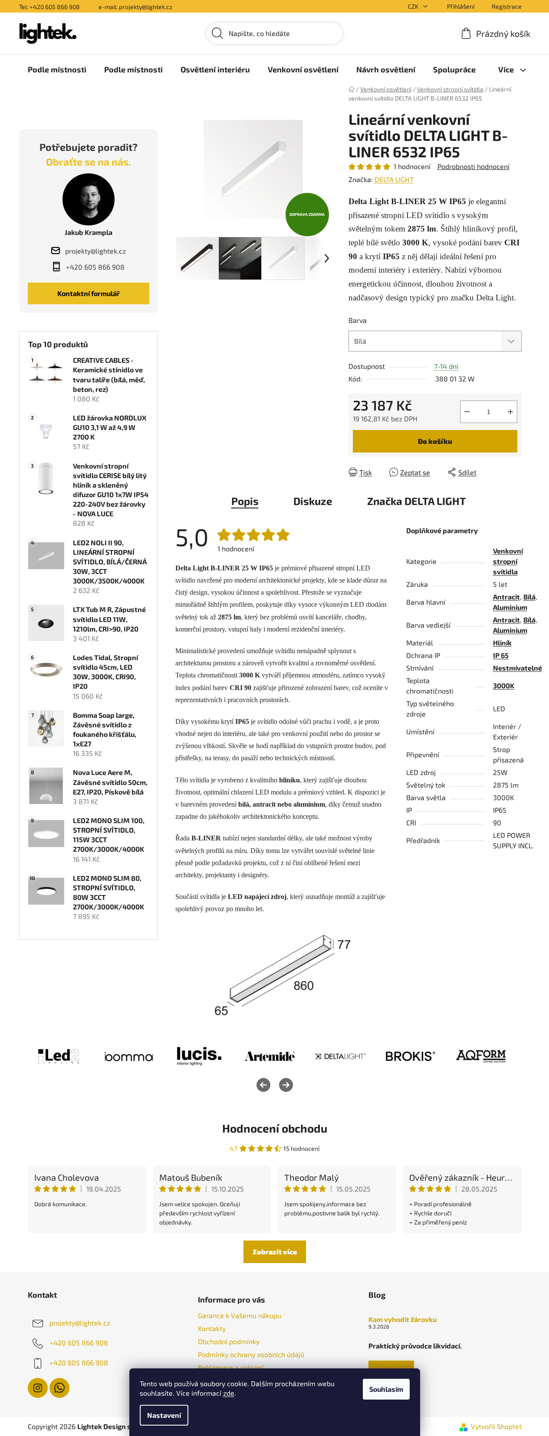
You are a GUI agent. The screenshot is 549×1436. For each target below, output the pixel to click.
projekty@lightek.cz (79, 1323)
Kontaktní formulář (88, 293)
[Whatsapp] (59, 1388)
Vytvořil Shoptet (496, 1426)
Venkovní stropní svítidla (508, 561)
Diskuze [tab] (312, 501)
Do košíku (435, 441)
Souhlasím (386, 1389)
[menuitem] (57, 69)
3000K (503, 685)
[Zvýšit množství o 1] (510, 412)
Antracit (506, 597)
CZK (414, 6)
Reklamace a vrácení (230, 1367)
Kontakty (212, 1328)
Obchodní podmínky (229, 1341)
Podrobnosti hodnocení (473, 166)
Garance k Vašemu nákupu (239, 1315)
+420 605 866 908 (78, 1342)
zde (228, 1393)
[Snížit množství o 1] (466, 412)
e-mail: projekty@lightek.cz (135, 6)
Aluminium (510, 607)
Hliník (502, 642)
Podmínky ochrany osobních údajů (251, 1354)
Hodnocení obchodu (274, 1128)
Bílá (529, 597)
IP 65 (501, 655)
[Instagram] (38, 1388)
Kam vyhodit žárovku (402, 1319)
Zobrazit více (275, 1251)
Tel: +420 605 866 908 (49, 6)
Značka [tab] (416, 501)
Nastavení (164, 1415)
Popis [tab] (245, 501)
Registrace (507, 6)
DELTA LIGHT (394, 179)
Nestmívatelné (517, 668)
